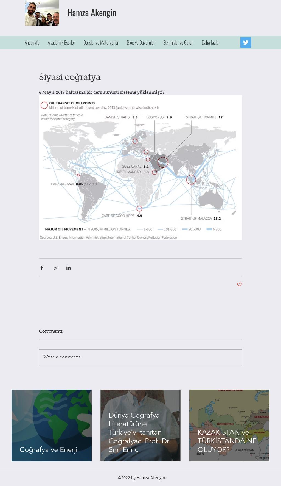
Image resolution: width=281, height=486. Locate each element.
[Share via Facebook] (41, 267)
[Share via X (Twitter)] (55, 267)
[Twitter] (245, 42)
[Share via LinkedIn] (68, 267)
